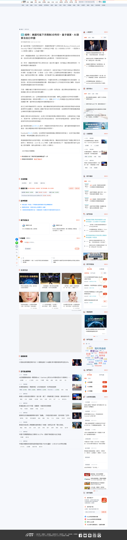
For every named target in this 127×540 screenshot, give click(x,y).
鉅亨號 (71, 2)
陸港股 (44, 2)
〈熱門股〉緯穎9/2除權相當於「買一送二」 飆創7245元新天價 (71, 286)
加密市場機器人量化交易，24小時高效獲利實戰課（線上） (98, 193)
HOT (91, 185)
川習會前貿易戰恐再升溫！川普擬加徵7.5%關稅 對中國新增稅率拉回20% (41, 210)
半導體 (90, 391)
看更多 (77, 220)
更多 (105, 37)
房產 (74, 5)
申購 (105, 279)
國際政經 (27, 29)
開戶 (105, 301)
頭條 (23, 5)
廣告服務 (49, 534)
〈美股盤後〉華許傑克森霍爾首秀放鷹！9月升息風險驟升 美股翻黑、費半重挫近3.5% (50, 286)
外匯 (53, 2)
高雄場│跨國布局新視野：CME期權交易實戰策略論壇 (98, 200)
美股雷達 (92, 138)
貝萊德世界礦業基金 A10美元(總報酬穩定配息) (93, 293)
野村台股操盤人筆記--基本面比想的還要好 (29, 286)
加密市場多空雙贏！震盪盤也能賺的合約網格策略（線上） (98, 207)
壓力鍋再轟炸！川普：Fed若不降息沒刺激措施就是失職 (35, 261)
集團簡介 (44, 534)
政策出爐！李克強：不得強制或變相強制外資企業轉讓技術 (37, 204)
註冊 (104, 2)
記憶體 (90, 382)
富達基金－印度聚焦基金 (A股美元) (93, 285)
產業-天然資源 (92, 296)
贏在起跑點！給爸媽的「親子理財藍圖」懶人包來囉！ (42, 188)
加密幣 (61, 2)
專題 (88, 5)
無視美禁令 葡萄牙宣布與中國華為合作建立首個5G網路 (66, 261)
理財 (78, 5)
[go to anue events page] (97, 2)
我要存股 (77, 188)
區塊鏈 (69, 5)
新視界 (83, 5)
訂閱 (76, 2)
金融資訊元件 (55, 534)
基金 (49, 2)
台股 (36, 2)
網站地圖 (70, 534)
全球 (56, 2)
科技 (36, 5)
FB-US (30, 133)
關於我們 (38, 534)
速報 (52, 5)
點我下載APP (38, 159)
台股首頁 (71, 188)
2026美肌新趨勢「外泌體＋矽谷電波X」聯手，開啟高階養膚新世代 (50, 305)
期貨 (64, 5)
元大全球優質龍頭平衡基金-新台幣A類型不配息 (93, 278)
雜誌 (92, 5)
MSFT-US (56, 99)
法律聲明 (75, 534)
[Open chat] (16, 263)
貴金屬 (91, 302)
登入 (102, 2)
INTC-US (44, 99)
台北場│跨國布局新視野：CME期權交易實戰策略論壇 (98, 186)
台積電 (90, 387)
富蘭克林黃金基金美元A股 (91, 300)
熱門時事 (46, 5)
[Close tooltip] (29, 263)
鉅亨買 (66, 2)
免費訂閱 (104, 512)
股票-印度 (91, 288)
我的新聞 (97, 5)
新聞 (32, 2)
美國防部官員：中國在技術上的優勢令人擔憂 (33, 207)
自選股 (103, 5)
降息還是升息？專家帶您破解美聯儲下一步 (35, 156)
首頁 (28, 2)
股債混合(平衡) (92, 281)
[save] (16, 259)
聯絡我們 (61, 534)
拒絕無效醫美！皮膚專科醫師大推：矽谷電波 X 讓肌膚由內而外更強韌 (29, 305)
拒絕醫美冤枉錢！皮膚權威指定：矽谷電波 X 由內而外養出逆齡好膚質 (71, 305)
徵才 (66, 534)
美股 (40, 2)
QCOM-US (35, 126)
